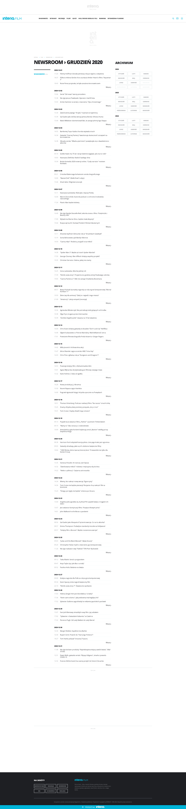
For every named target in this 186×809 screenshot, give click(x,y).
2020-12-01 (58, 70)
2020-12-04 (58, 128)
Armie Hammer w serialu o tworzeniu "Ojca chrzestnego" (80, 102)
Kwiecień (121, 78)
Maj (133, 78)
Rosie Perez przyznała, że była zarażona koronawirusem (80, 83)
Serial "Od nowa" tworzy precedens (73, 94)
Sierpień (134, 83)
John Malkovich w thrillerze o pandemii (74, 511)
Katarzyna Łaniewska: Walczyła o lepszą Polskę (77, 193)
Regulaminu (78, 802)
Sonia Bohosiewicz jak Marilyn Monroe (74, 238)
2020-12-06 (58, 171)
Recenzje (61, 18)
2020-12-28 (58, 590)
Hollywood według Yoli (87, 18)
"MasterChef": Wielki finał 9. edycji (72, 178)
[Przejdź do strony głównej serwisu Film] (18, 18)
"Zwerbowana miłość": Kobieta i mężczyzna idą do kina (79, 467)
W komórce (51, 791)
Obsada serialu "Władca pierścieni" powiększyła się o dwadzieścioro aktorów (84, 142)
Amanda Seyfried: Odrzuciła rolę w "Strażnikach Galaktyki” (81, 234)
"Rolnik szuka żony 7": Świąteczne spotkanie (76, 586)
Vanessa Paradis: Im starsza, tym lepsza (74, 463)
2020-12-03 (58, 109)
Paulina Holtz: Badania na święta (72, 567)
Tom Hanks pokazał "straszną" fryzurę (73, 639)
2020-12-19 (58, 418)
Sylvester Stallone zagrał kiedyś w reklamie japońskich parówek (83, 601)
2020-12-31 (58, 646)
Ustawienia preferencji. (87, 802)
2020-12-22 (58, 478)
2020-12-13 (58, 307)
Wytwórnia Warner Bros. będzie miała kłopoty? (77, 219)
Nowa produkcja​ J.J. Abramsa (70, 385)
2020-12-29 (58, 609)
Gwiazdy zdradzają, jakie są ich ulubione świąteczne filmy (80, 446)
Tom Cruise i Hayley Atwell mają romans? (75, 411)
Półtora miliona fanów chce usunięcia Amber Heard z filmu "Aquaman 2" (85, 79)
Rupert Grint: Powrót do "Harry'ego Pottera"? (76, 635)
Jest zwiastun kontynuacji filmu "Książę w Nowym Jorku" (80, 508)
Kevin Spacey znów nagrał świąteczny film (75, 582)
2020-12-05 (58, 150)
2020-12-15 (58, 344)
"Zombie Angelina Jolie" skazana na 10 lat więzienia (78, 318)
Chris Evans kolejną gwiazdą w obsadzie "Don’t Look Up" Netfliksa (83, 329)
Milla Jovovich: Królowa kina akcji (72, 347)
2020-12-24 (58, 519)
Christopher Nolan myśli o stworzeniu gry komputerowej (80, 545)
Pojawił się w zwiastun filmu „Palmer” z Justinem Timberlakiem (82, 422)
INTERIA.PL (109, 802)
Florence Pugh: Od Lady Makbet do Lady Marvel (77, 620)
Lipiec (121, 83)
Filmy (69, 18)
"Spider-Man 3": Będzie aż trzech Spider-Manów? (77, 252)
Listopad (133, 110)
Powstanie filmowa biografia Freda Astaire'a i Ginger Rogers (82, 336)
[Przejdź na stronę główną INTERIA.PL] (8, 18)
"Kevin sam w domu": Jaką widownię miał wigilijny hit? (79, 598)
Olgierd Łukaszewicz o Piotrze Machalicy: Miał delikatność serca (83, 333)
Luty (133, 74)
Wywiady (53, 18)
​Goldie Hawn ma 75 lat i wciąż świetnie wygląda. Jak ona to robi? (83, 154)
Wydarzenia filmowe (116, 18)
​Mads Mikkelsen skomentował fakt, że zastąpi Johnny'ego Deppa (83, 121)
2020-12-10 (58, 249)
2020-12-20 (58, 439)
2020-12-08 (58, 210)
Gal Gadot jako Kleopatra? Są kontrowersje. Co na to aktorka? (82, 522)
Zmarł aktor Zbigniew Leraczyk (71, 182)
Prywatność (96, 802)
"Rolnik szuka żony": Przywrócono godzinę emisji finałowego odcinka (84, 275)
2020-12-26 (58, 556)
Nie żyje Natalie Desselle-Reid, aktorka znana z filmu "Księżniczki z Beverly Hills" (83, 214)
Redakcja (51, 786)
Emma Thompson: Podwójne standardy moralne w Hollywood (82, 526)
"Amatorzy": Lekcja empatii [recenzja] (73, 299)
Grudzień (146, 110)
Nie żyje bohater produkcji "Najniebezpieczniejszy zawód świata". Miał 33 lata (85, 651)
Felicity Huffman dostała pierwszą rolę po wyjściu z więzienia (82, 74)
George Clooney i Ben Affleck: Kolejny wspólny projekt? (80, 256)
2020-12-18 (58, 400)
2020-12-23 (58, 498)
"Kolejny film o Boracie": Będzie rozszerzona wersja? (78, 530)
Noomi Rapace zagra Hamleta (71, 388)
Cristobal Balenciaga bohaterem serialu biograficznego (80, 174)
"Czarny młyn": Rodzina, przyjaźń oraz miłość (76, 242)
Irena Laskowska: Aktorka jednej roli (73, 271)
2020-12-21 (58, 459)
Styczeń (121, 74)
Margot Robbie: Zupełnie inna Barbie (73, 631)
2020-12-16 (58, 362)
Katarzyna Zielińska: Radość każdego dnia (75, 158)
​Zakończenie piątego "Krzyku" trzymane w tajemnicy (79, 113)
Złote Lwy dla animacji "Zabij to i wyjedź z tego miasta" (79, 295)
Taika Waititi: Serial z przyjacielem (72, 559)
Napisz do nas (39, 786)
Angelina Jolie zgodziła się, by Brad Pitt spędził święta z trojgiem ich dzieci (84, 503)
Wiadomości (43, 18)
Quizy (74, 18)
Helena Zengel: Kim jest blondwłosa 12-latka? (76, 594)
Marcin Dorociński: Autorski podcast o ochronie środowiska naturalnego (82, 198)
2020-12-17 (58, 381)
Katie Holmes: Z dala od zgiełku (71, 374)
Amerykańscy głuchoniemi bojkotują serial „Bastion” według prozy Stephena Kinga (84, 431)
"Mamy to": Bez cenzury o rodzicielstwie (74, 426)
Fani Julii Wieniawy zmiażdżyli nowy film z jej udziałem (79, 612)
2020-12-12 (58, 286)
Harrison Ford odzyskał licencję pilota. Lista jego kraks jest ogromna (84, 442)
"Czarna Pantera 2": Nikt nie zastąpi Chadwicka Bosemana (81, 279)
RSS (39, 791)
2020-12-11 (58, 267)
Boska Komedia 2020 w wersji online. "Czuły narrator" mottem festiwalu (82, 162)
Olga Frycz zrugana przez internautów (73, 314)
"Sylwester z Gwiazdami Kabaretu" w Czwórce (76, 616)
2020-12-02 (58, 91)
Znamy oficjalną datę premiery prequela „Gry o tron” (79, 407)
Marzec (146, 74)
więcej (108, 87)
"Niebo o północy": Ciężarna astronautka (75, 470)
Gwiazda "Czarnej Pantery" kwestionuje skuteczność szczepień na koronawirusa (83, 136)
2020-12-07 (58, 189)
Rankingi (102, 18)
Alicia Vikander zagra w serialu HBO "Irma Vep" (77, 351)
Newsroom (62, 786)
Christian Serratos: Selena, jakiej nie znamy (75, 260)
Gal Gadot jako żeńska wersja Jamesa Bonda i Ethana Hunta (81, 117)
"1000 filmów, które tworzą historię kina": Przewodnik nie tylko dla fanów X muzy (84, 451)
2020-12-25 (58, 537)
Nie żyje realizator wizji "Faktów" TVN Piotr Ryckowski (79, 549)
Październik (121, 110)
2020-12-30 (58, 627)
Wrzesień (146, 106)
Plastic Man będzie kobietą (69, 202)
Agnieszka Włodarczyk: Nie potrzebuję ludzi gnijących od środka (83, 310)
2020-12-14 (58, 325)
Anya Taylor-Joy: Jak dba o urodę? (72, 563)
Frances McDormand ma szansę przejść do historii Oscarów (82, 661)
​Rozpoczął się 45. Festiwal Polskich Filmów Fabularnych (80, 223)
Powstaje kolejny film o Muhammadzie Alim (75, 366)
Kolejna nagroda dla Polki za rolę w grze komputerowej (80, 578)
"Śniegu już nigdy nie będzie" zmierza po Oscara (77, 491)
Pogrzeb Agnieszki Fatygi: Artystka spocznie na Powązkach (81, 392)
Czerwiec (146, 78)
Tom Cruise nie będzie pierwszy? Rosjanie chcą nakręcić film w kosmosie (82, 486)
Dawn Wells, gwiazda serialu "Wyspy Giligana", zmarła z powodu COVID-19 (83, 656)
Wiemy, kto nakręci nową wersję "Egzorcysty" (76, 481)
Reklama (62, 791)
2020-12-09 (58, 230)
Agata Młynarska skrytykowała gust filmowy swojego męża (81, 370)
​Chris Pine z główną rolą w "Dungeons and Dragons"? (79, 355)
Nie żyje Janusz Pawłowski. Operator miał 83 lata (77, 98)
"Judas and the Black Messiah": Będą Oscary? (76, 541)
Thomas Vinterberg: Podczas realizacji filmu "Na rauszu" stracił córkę (85, 403)
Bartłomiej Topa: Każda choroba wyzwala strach (77, 131)
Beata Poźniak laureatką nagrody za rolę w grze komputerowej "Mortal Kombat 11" (85, 291)
